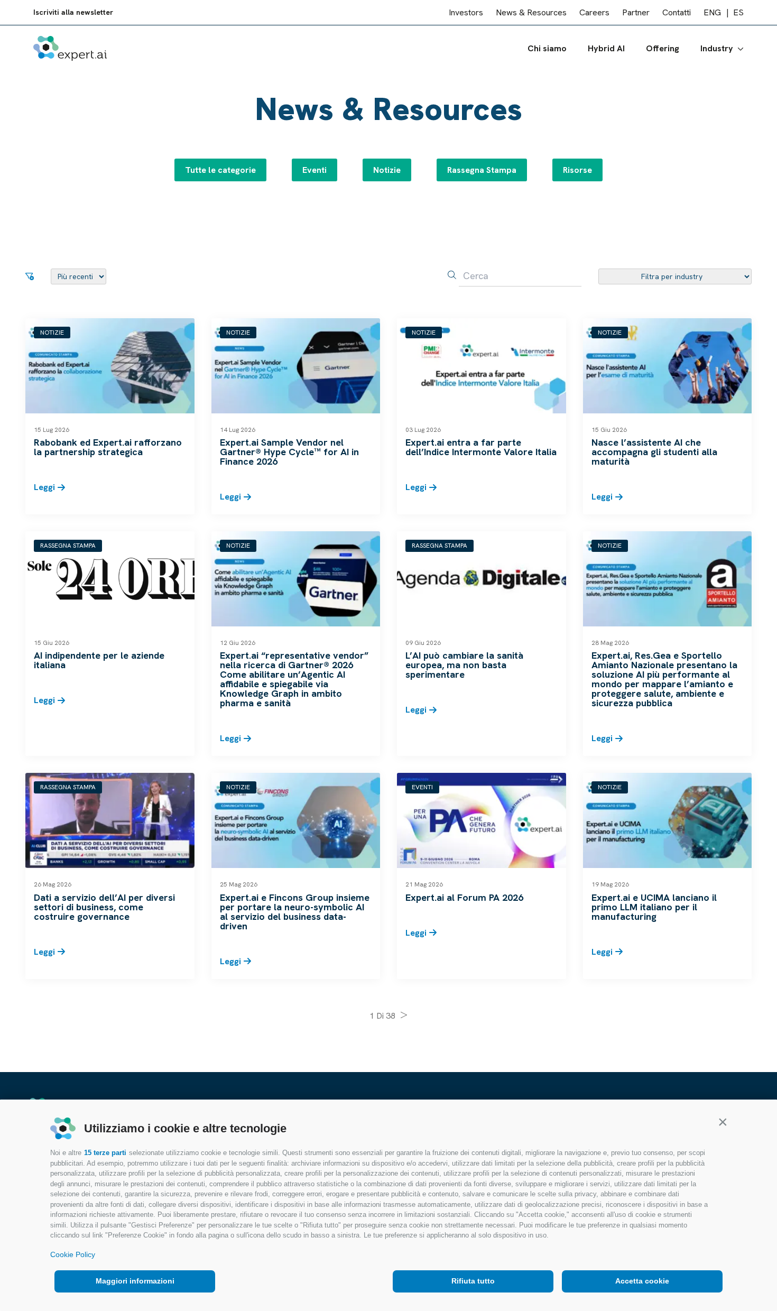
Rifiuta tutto (473, 1281)
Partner (636, 12)
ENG (712, 12)
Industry (716, 48)
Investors (466, 12)
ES (738, 12)
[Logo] (70, 48)
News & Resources (531, 12)
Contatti (676, 12)
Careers (594, 12)
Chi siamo (547, 48)
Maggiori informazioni (135, 1281)
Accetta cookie (642, 1281)
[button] (722, 1122)
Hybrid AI (606, 48)
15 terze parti (105, 1153)
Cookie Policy (72, 1254)
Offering (662, 48)
